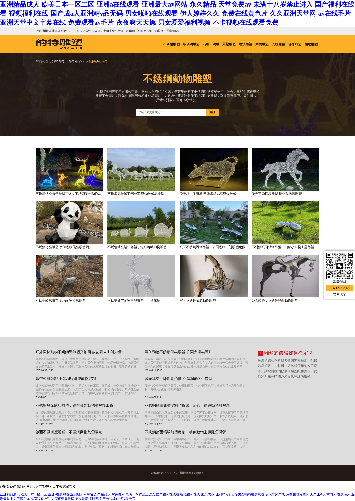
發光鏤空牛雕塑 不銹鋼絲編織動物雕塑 (208, 194)
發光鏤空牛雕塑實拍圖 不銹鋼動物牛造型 (178, 379)
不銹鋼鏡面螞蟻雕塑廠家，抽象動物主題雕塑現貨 (185, 432)
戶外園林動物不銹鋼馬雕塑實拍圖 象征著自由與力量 (79, 352)
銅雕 (216, 44)
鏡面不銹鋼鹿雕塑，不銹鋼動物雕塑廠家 (69, 432)
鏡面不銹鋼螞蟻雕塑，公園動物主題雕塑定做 (212, 247)
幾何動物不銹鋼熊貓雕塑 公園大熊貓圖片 (178, 352)
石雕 (206, 44)
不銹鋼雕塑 (171, 44)
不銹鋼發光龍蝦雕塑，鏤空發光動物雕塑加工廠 (74, 405)
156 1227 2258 (339, 288)
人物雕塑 (278, 44)
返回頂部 (339, 294)
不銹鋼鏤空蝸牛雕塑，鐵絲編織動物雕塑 (137, 247)
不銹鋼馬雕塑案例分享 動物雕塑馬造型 (135, 194)
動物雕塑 (262, 44)
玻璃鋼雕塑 (191, 44)
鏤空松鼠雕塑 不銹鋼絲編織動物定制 (66, 379)
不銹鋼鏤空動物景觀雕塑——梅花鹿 (133, 300)
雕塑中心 (75, 61)
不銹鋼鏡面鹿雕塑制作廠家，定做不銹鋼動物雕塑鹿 (187, 405)
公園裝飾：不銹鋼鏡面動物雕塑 (275, 300)
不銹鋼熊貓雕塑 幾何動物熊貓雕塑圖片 (64, 247)
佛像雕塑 (294, 44)
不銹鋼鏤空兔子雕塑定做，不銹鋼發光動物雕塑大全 (70, 194)
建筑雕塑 (245, 44)
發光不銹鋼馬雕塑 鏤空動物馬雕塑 (277, 194)
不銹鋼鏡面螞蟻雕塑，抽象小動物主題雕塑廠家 (286, 247)
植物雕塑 (311, 44)
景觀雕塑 (229, 44)
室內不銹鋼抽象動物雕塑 (198, 300)
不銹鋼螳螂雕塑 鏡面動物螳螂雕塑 (61, 300)
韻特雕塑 (58, 61)
